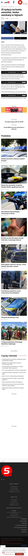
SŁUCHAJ (25, 3)
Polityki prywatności (9, 554)
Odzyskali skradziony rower (10, 317)
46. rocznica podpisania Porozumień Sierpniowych (14, 370)
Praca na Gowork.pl (6, 543)
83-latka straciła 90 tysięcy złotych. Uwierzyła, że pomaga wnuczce (12, 239)
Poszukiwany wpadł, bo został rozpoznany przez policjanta (10, 292)
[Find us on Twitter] (3, 479)
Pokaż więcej (14, 350)
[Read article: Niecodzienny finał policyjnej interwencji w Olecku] (14, 201)
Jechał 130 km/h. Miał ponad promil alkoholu (13, 376)
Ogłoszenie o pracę (11, 540)
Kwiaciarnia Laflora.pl (17, 543)
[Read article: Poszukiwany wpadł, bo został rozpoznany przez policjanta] (14, 280)
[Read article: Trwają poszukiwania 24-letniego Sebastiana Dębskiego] (14, 331)
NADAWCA (24, 529)
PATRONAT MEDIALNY (21, 525)
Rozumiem (19, 554)
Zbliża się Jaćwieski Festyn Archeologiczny (12, 382)
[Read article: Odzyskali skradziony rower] (14, 306)
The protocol (20, 540)
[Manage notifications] (3, 553)
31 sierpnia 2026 (5, 162)
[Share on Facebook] (7, 38)
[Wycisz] (20, 72)
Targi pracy (3, 542)
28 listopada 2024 (14, 18)
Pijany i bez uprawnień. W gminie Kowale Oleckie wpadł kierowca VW (12, 186)
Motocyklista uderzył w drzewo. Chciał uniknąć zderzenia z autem (13, 265)
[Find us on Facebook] (1, 479)
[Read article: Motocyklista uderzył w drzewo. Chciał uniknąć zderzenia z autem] (14, 253)
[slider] (24, 72)
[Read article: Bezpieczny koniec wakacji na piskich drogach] (14, 148)
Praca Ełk (3, 540)
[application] (14, 72)
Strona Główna (4, 6)
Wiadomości (11, 6)
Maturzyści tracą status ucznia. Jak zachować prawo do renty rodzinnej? (13, 384)
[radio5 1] (14, 109)
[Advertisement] (14, 409)
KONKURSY (24, 519)
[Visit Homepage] (7, 2)
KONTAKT (24, 532)
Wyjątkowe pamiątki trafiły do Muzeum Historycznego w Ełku (11, 363)
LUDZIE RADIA (23, 521)
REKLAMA (24, 523)
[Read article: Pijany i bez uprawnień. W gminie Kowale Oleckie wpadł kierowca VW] (14, 174)
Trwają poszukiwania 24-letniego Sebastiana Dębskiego (11, 343)
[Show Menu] (2, 2)
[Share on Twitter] (20, 38)
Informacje (17, 6)
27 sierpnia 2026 (5, 294)
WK (7, 18)
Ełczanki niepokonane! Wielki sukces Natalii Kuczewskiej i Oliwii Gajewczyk (12, 367)
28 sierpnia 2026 (5, 189)
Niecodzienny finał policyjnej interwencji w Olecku (10, 212)
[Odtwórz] (3, 72)
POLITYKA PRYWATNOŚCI (20, 527)
